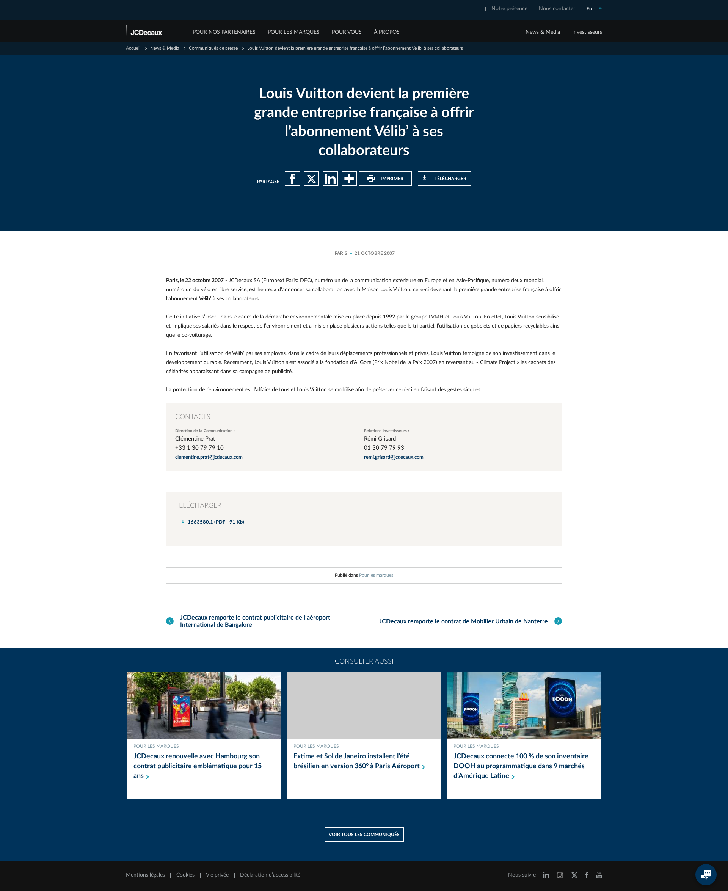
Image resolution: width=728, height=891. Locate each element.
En (589, 8)
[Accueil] (154, 31)
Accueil (133, 48)
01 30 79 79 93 (384, 448)
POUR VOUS (347, 32)
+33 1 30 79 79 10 (199, 448)
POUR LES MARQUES (294, 32)
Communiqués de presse (213, 48)
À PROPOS (387, 32)
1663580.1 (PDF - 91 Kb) (216, 522)
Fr (600, 8)
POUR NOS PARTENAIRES (224, 32)
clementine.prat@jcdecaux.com (209, 457)
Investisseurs (587, 32)
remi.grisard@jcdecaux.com (394, 457)
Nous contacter (557, 8)
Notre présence (509, 8)
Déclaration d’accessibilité (270, 875)
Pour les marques (376, 575)
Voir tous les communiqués (364, 834)
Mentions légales (145, 875)
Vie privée (217, 875)
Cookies (185, 875)
